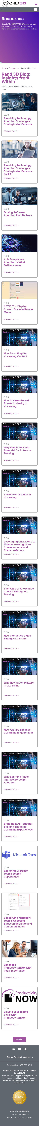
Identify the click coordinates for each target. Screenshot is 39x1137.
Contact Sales (12, 1065)
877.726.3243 (26, 1065)
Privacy (9, 1117)
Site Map (29, 1117)
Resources (13, 68)
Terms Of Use (19, 1117)
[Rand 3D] (14, 3)
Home (4, 68)
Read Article (10, 131)
